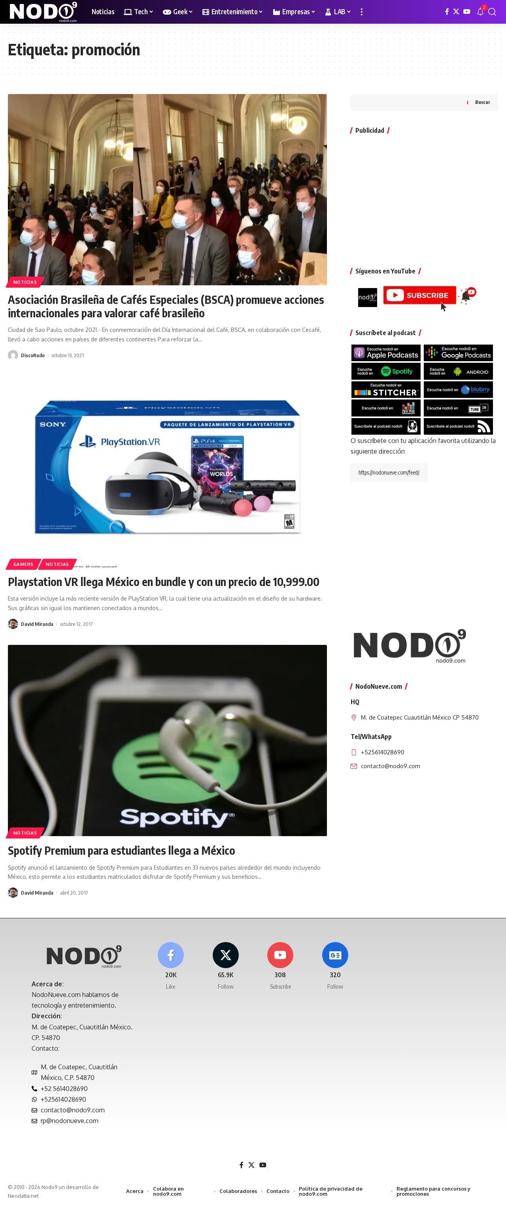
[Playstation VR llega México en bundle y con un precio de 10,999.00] (167, 471)
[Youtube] (280, 966)
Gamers (23, 564)
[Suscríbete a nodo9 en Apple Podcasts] (386, 352)
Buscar (482, 103)
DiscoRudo (33, 355)
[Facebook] (447, 11)
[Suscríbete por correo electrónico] (386, 426)
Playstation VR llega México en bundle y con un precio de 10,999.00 (163, 581)
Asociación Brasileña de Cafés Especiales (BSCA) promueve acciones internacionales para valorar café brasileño (166, 306)
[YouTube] (466, 11)
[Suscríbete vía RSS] (458, 426)
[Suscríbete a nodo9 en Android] (458, 371)
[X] (456, 11)
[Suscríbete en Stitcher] (386, 389)
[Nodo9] (43, 12)
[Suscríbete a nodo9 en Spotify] (386, 371)
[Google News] (335, 966)
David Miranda (37, 624)
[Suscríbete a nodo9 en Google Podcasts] (458, 352)
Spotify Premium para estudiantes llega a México (121, 850)
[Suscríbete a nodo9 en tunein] (458, 407)
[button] (361, 12)
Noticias (25, 282)
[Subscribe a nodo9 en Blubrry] (458, 389)
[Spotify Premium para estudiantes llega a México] (167, 740)
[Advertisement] (424, 196)
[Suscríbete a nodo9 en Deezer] (386, 407)
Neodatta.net (23, 1196)
